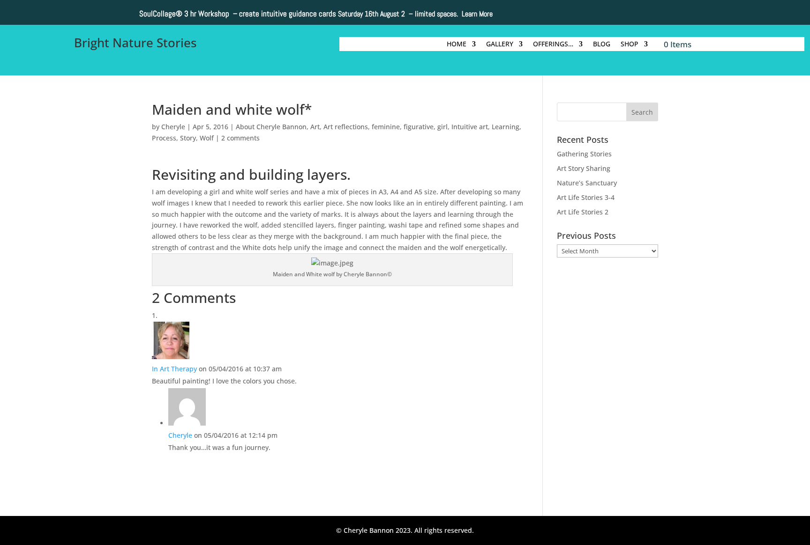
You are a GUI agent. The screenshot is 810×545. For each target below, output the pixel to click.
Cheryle (173, 126)
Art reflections (345, 126)
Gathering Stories (584, 153)
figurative (419, 126)
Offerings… (553, 44)
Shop (629, 44)
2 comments (240, 137)
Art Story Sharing (583, 168)
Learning (505, 126)
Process (164, 137)
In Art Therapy (174, 368)
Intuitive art (469, 126)
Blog (601, 44)
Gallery (499, 44)
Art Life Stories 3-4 (586, 197)
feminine (386, 126)
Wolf (207, 137)
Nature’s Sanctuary (587, 182)
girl (442, 126)
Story (188, 137)
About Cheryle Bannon (271, 126)
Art (315, 126)
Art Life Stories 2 (582, 211)
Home (456, 44)
